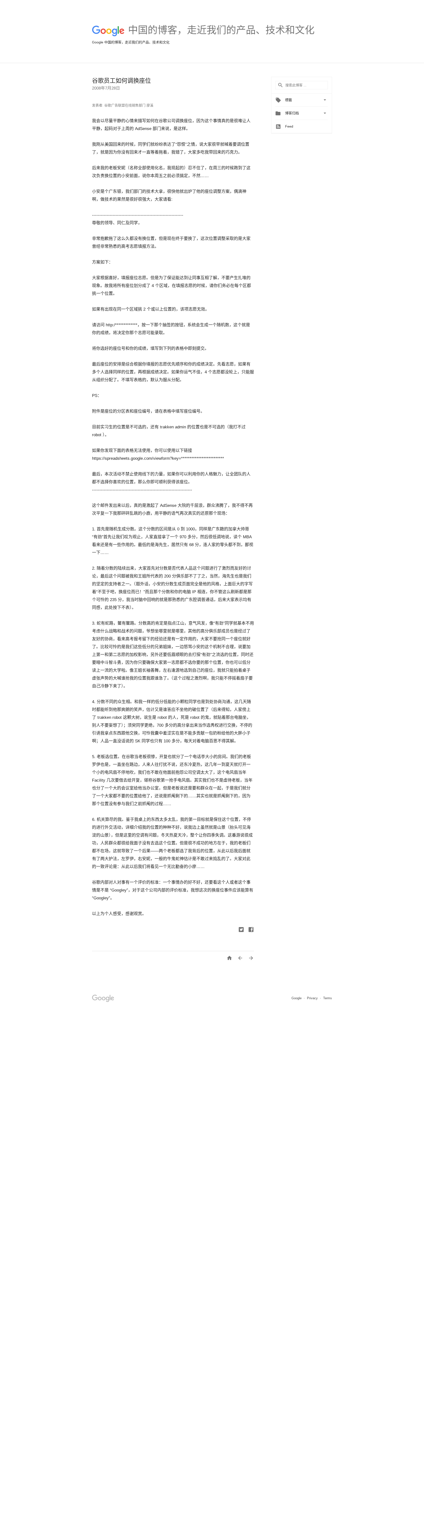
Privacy (313, 998)
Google (297, 998)
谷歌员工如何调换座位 (121, 80)
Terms (327, 998)
